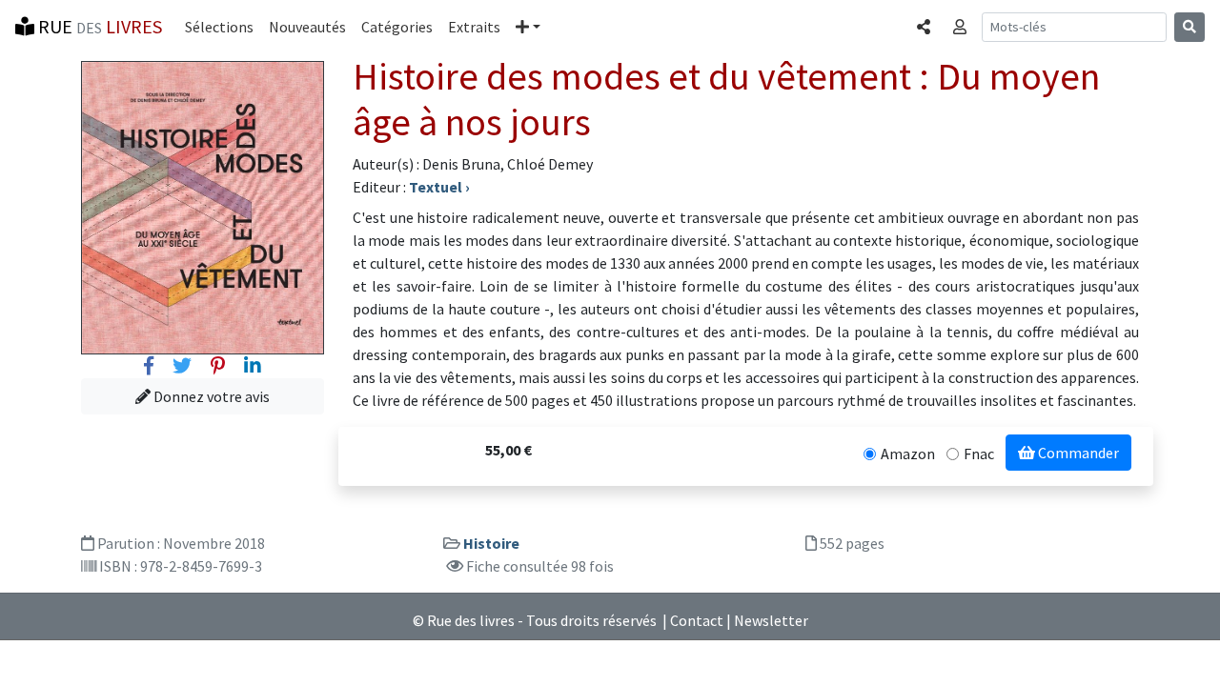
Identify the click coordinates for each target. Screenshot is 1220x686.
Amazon (908, 453)
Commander (1077, 452)
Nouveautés (307, 26)
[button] (528, 27)
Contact (696, 620)
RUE (98, 26)
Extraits (474, 26)
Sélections (219, 26)
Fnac (979, 453)
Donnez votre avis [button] (210, 396)
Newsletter (771, 620)
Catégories (397, 26)
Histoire (491, 543)
